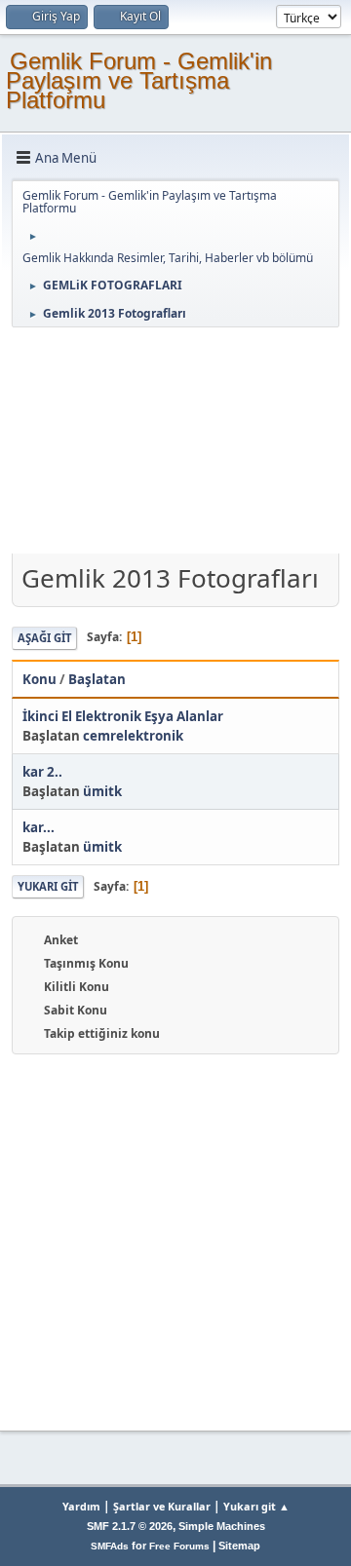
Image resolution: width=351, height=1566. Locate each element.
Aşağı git (44, 637)
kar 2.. (42, 772)
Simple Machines (221, 1526)
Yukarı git (48, 886)
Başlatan (97, 679)
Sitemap (239, 1545)
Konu (39, 679)
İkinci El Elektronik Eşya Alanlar (122, 716)
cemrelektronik (133, 736)
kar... (38, 827)
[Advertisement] (175, 442)
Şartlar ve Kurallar (162, 1506)
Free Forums (179, 1546)
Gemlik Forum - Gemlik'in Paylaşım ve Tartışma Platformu (139, 80)
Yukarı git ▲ (256, 1506)
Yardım (81, 1506)
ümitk (102, 791)
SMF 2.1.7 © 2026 (130, 1526)
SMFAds (110, 1546)
